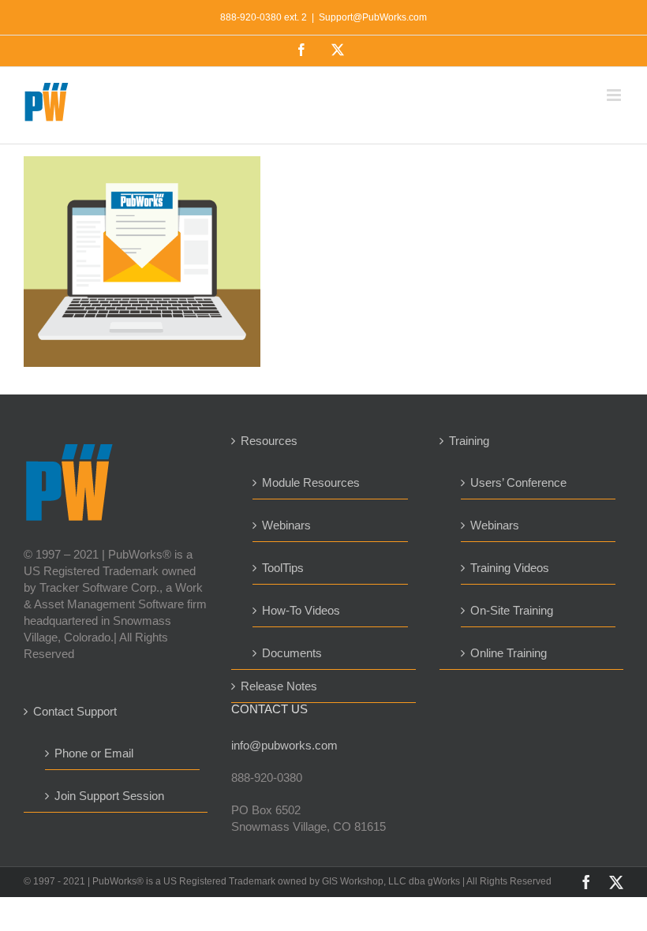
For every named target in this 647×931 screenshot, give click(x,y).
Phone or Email (93, 753)
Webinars (286, 525)
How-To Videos (301, 610)
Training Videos (509, 567)
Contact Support (75, 711)
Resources (269, 440)
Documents (292, 653)
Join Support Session (109, 795)
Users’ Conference (518, 482)
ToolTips (283, 567)
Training (469, 440)
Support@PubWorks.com (373, 17)
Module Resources (311, 482)
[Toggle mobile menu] (615, 95)
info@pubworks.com (284, 745)
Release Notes (279, 686)
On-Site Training (511, 610)
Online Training (508, 653)
